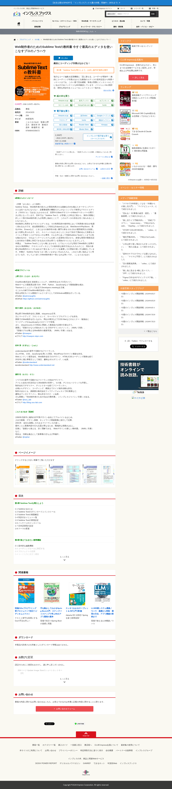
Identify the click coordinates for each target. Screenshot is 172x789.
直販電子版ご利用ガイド (64, 144)
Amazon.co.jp (63, 101)
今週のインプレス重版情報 (132, 294)
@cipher (26, 437)
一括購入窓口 (105, 178)
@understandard (30, 362)
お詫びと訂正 (105, 169)
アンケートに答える (103, 157)
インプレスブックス (128, 763)
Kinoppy (104, 125)
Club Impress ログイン (103, 8)
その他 (37, 39)
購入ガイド (63, 745)
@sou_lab (27, 400)
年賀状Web (112, 763)
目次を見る (107, 90)
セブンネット (104, 101)
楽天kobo (83, 116)
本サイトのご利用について (31, 750)
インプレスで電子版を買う (98, 137)
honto (104, 105)
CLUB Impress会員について (106, 745)
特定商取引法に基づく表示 (91, 750)
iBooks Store (84, 129)
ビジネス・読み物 (118, 21)
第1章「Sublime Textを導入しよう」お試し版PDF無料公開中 (82, 70)
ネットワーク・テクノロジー (91, 27)
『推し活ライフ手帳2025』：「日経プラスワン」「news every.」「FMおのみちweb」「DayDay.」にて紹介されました (138, 223)
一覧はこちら (151, 331)
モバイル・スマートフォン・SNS (64, 21)
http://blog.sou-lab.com (32, 402)
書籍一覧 (36, 745)
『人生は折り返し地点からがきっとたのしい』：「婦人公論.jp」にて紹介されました (139, 247)
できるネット (99, 763)
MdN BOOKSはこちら (86, 31)
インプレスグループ (143, 750)
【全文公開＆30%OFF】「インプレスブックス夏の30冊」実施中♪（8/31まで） (85, 3)
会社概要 (109, 750)
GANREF (87, 763)
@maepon (27, 333)
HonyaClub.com (84, 105)
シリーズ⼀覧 (139, 8)
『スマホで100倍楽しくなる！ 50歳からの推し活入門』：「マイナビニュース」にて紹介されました (139, 206)
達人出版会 (63, 125)
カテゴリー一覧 (49, 745)
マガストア (63, 120)
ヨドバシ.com (63, 105)
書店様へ (88, 745)
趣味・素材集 (118, 27)
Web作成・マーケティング (91, 21)
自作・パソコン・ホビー (145, 27)
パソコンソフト (37, 21)
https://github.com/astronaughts (36, 299)
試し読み (64, 58)
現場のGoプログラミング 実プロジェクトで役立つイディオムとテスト (26, 611)
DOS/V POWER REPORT (46, 763)
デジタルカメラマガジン (70, 763)
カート (122, 8)
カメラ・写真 (145, 21)
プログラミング (64, 27)
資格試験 (37, 27)
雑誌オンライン (104, 120)
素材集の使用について (130, 745)
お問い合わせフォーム (87, 169)
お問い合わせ (50, 750)
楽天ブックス (84, 101)
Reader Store (84, 125)
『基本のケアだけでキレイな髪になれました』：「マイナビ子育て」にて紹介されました (139, 256)
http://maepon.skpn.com (33, 336)
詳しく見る (139, 77)
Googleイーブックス (104, 116)
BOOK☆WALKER (63, 129)
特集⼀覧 (155, 8)
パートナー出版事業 (124, 750)
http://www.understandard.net (41, 365)
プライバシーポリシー (68, 750)
